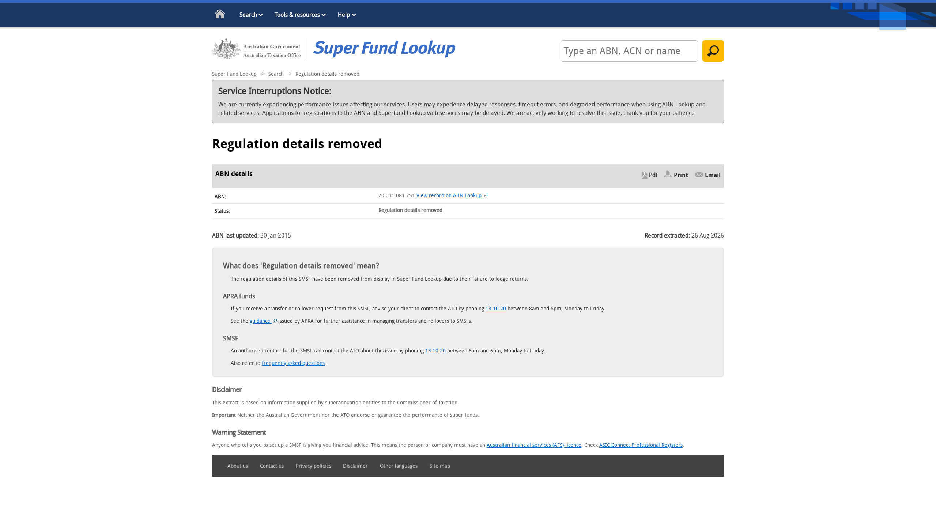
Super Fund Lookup (234, 74)
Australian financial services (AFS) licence (534, 445)
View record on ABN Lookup (449, 196)
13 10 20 (496, 309)
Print (681, 175)
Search (248, 14)
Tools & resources (297, 14)
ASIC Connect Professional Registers (641, 445)
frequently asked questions (293, 363)
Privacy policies (313, 466)
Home (220, 15)
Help (344, 14)
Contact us (272, 466)
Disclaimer (355, 466)
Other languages (399, 466)
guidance (261, 321)
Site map (440, 466)
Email (713, 175)
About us (237, 466)
